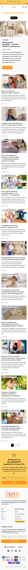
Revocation (17, 516)
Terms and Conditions (20, 514)
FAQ (2, 516)
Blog (2, 514)
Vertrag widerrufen (20, 521)
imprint (16, 511)
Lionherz (11, 566)
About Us (3, 511)
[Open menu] (2, 7)
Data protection (18, 518)
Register (14, 482)
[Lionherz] (14, 7)
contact (3, 518)
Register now (14, 541)
